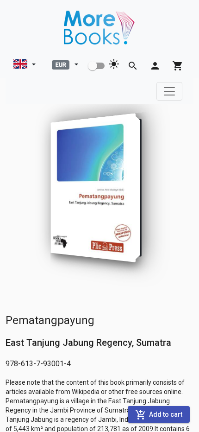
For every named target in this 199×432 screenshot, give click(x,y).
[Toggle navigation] (169, 91)
